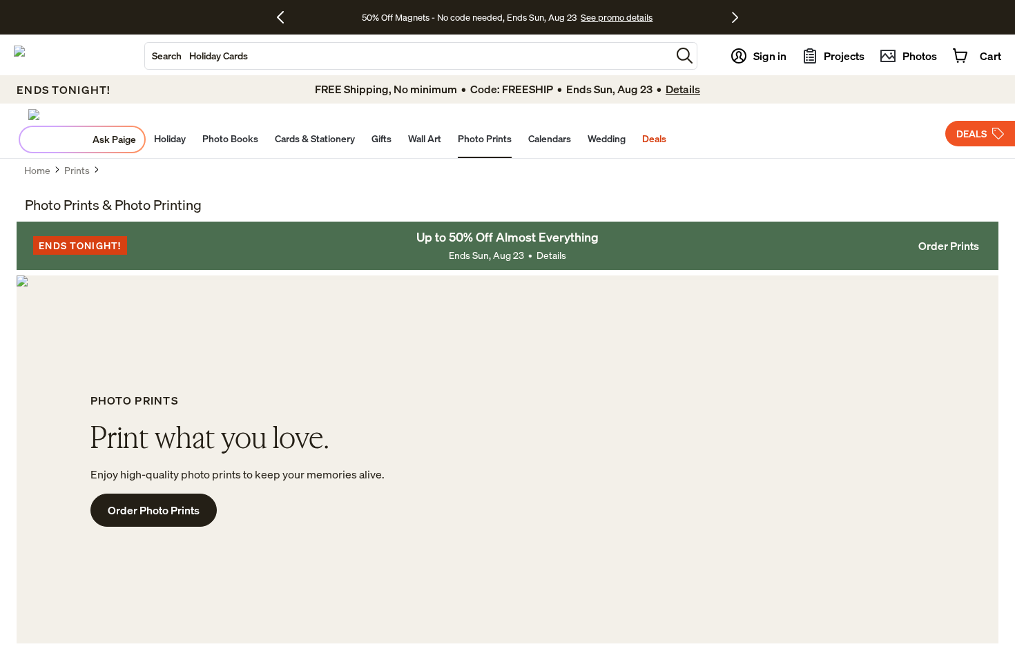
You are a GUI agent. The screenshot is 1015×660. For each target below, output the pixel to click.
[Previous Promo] (285, 17)
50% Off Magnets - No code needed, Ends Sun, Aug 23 (469, 17)
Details (551, 255)
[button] (685, 55)
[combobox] (408, 56)
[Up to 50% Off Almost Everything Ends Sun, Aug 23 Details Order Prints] (507, 246)
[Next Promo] (735, 17)
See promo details (616, 17)
